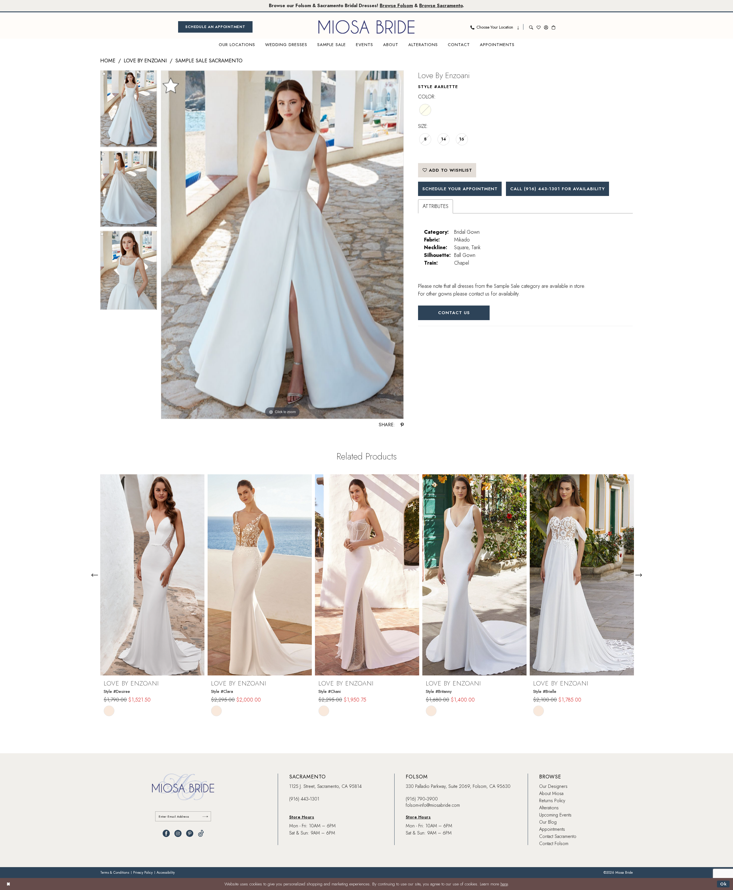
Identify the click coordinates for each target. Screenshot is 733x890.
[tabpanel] (128, 110)
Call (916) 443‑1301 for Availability (557, 189)
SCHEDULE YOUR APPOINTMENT (460, 189)
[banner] (366, 27)
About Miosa (551, 793)
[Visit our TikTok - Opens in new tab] (201, 833)
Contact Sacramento (557, 836)
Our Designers (553, 786)
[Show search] (531, 26)
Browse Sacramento (441, 5)
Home (107, 60)
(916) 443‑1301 (304, 799)
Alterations (549, 807)
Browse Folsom (396, 5)
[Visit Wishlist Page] (538, 26)
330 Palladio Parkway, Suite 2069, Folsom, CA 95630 (458, 786)
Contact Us (454, 313)
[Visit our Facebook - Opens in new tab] (166, 833)
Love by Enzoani (145, 60)
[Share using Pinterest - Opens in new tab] (402, 425)
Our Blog (548, 822)
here (504, 884)
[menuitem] (215, 27)
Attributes (435, 206)
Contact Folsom (553, 843)
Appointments (552, 829)
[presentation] (152, 574)
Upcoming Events (555, 815)
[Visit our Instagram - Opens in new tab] (178, 833)
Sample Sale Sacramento (209, 60)
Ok (723, 884)
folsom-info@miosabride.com (433, 805)
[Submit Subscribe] (205, 816)
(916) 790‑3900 (422, 799)
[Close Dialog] (8, 884)
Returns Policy (552, 800)
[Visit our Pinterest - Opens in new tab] (189, 833)
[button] (546, 26)
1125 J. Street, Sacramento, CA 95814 (325, 786)
